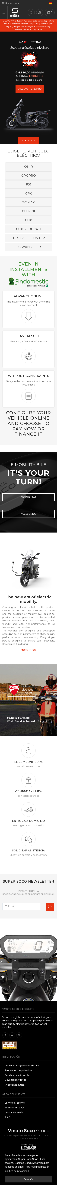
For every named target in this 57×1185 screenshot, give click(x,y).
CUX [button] (28, 220)
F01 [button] (28, 184)
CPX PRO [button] (28, 175)
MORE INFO (28, 649)
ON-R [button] (28, 167)
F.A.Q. (8, 1117)
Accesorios (28, 513)
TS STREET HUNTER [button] (28, 238)
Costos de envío (14, 1112)
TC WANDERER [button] (28, 247)
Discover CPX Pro (30, 88)
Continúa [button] (29, 1179)
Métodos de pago (15, 1107)
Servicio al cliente (15, 1102)
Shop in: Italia (11, 3)
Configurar (28, 497)
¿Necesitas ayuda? (15, 1084)
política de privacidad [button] (17, 1171)
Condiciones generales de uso (22, 1065)
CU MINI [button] (28, 211)
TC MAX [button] (28, 202)
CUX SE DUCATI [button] (28, 229)
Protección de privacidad (19, 1070)
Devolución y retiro (15, 1079)
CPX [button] (28, 193)
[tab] (28, 167)
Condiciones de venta (17, 1075)
